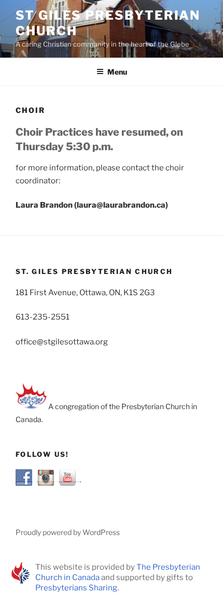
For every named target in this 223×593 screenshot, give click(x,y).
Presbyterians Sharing (76, 587)
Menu (117, 71)
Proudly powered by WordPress (68, 532)
